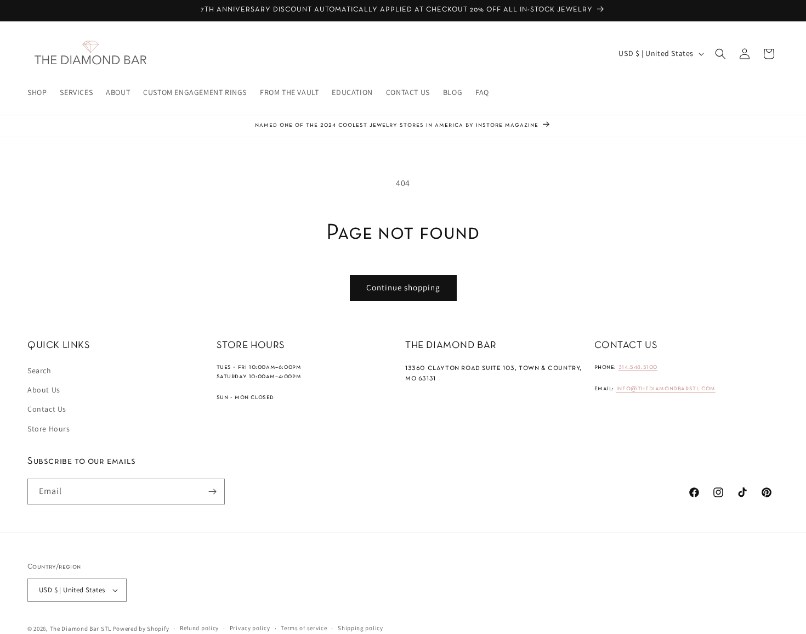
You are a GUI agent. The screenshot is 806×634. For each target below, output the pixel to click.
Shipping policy (360, 628)
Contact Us (46, 409)
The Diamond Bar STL (80, 628)
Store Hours (48, 429)
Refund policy (199, 628)
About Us (43, 390)
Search (39, 370)
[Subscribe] (212, 491)
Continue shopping (403, 287)
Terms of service (304, 628)
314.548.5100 (637, 367)
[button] (720, 54)
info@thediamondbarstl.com (666, 388)
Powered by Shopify (141, 628)
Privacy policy (250, 628)
